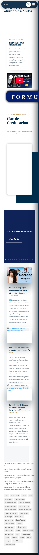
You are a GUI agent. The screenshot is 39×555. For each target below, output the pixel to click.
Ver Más (14, 239)
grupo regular (24, 513)
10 (21, 259)
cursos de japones (25, 510)
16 (32, 259)
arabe (6, 496)
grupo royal (8, 517)
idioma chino (9, 520)
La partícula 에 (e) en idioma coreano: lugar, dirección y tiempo (18, 290)
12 (25, 259)
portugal (7, 541)
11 (23, 259)
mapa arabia (26, 534)
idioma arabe (19, 517)
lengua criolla (9, 534)
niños (29, 537)
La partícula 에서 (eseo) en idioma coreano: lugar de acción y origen (19, 407)
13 (27, 259)
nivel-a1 (7, 537)
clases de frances (10, 503)
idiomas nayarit (9, 527)
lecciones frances (28, 530)
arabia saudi (15, 496)
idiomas (19, 523)
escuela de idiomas (11, 513)
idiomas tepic (9, 530)
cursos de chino (24, 506)
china (30, 496)
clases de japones (10, 506)
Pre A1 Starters (17, 541)
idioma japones (10, 523)
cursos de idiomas (10, 510)
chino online (8, 499)
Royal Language (10, 544)
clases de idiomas (24, 503)
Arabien (24, 496)
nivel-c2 (14, 537)
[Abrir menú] (33, 4)
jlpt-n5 (18, 530)
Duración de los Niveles (19, 231)
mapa (17, 534)
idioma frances (20, 520)
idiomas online (21, 527)
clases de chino (20, 499)
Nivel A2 (22, 537)
